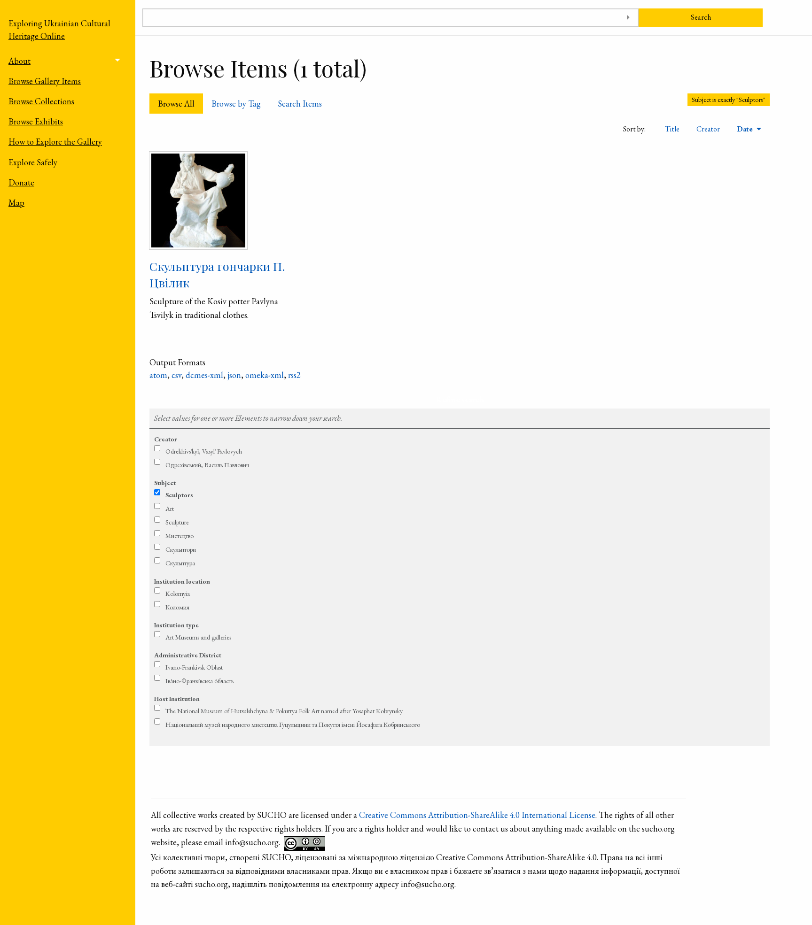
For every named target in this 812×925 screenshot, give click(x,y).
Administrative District (187, 655)
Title (672, 129)
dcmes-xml (204, 375)
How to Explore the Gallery (55, 141)
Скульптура (180, 563)
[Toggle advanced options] (628, 17)
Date (746, 129)
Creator (708, 129)
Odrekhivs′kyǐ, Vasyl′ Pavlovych (203, 451)
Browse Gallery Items (44, 81)
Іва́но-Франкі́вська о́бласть (199, 681)
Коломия (177, 607)
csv (176, 375)
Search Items (300, 103)
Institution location (182, 581)
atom (158, 375)
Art (169, 508)
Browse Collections (41, 101)
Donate (21, 182)
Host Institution (177, 698)
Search (701, 17)
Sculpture (177, 522)
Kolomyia (177, 593)
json (234, 375)
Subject (165, 482)
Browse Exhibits (35, 121)
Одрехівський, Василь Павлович (207, 465)
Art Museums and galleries (198, 637)
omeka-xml (264, 375)
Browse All (176, 103)
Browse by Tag (236, 103)
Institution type (176, 625)
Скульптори (180, 549)
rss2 (294, 375)
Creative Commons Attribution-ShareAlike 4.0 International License (477, 814)
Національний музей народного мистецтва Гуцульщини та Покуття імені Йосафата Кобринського (292, 724)
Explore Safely (32, 162)
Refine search (460, 399)
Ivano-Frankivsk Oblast (194, 667)
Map (16, 202)
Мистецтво (179, 536)
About (19, 60)
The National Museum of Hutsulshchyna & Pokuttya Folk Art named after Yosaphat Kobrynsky (284, 711)
